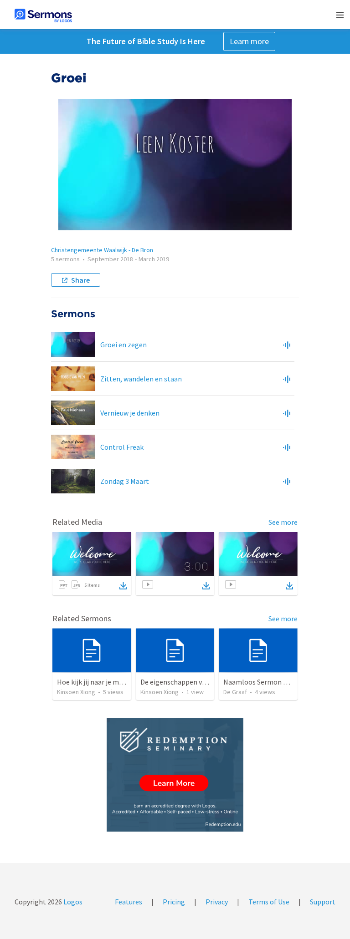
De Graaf (235, 692)
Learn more (249, 41)
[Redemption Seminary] (175, 775)
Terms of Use (268, 901)
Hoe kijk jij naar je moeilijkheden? (108, 681)
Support (322, 901)
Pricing (174, 901)
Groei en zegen (123, 344)
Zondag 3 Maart (124, 481)
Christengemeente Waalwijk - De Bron (102, 250)
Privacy (217, 901)
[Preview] (286, 344)
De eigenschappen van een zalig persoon (203, 681)
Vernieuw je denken (130, 412)
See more (283, 522)
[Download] (123, 586)
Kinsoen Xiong (76, 692)
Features (128, 901)
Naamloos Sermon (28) (259, 681)
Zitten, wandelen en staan (141, 378)
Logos (72, 901)
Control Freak (122, 447)
